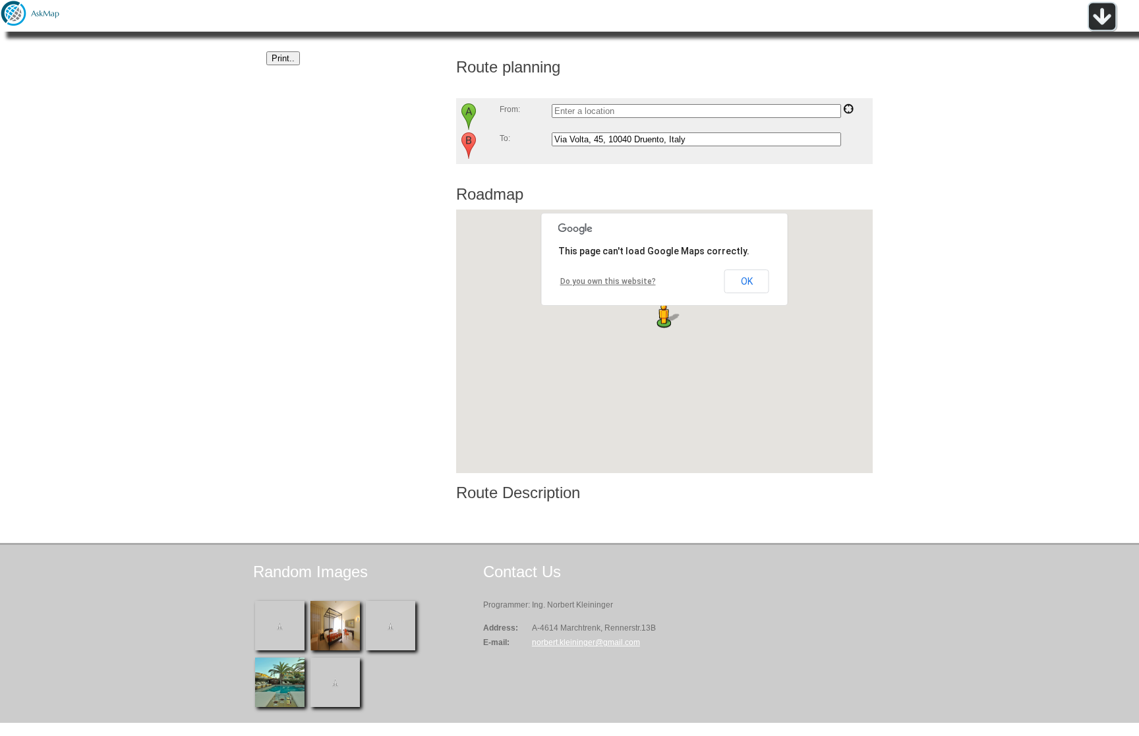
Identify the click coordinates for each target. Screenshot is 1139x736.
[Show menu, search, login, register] (1102, 29)
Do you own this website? (608, 281)
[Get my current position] (848, 111)
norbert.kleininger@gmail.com (586, 642)
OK (747, 281)
